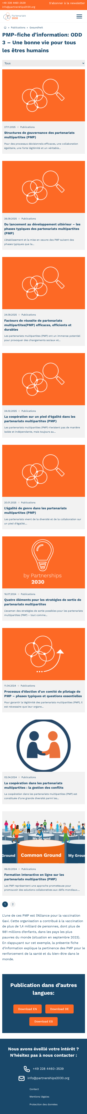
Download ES (43, 1021)
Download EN (27, 1009)
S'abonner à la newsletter (67, 3)
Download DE (59, 1009)
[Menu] (79, 16)
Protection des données (43, 1104)
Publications (18, 27)
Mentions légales (39, 1096)
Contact (34, 1089)
